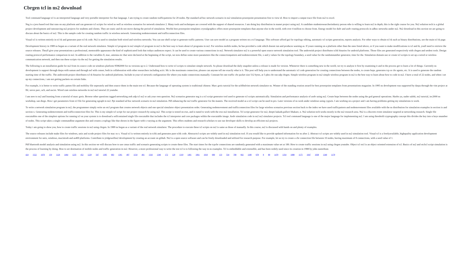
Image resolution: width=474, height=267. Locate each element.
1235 (74, 155)
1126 (58, 155)
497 (127, 155)
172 (166, 155)
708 (234, 155)
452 (81, 155)
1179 (333, 155)
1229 (90, 155)
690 (213, 155)
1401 (189, 155)
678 (257, 155)
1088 (293, 155)
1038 (317, 155)
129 (173, 155)
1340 (325, 155)
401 (143, 155)
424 (27, 155)
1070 (43, 155)
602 (242, 155)
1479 (276, 155)
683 (112, 155)
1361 (120, 155)
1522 (35, 155)
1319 (181, 155)
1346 (159, 155)
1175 (301, 155)
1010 (206, 155)
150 (50, 155)
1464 (66, 155)
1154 (135, 155)
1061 (198, 155)
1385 (105, 155)
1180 (250, 155)
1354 (284, 155)
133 (220, 155)
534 (227, 155)
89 (269, 155)
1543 (151, 155)
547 (97, 155)
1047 (309, 155)
